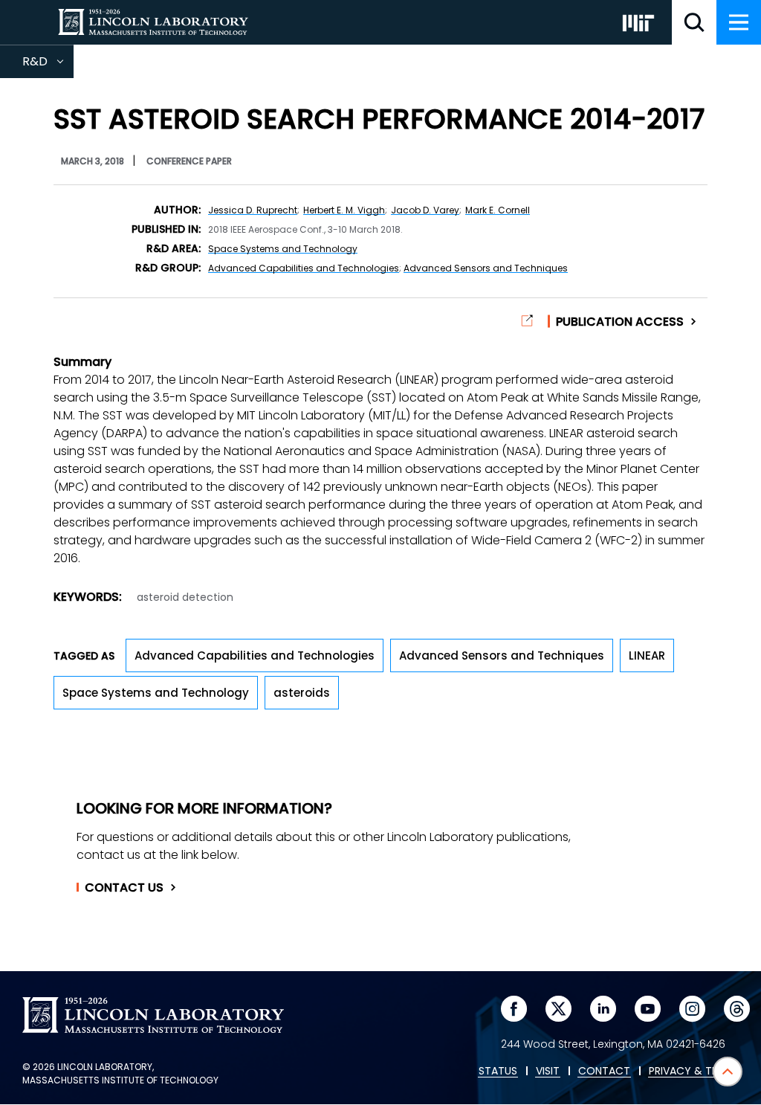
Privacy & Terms (693, 1071)
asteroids (301, 692)
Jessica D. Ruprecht (252, 210)
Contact (124, 888)
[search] (694, 22)
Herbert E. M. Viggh (344, 210)
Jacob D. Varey (425, 210)
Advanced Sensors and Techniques (486, 268)
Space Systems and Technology (282, 248)
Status (498, 1071)
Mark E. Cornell (497, 210)
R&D (48, 65)
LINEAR (647, 655)
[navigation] (738, 22)
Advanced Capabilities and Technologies (303, 268)
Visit (548, 1071)
